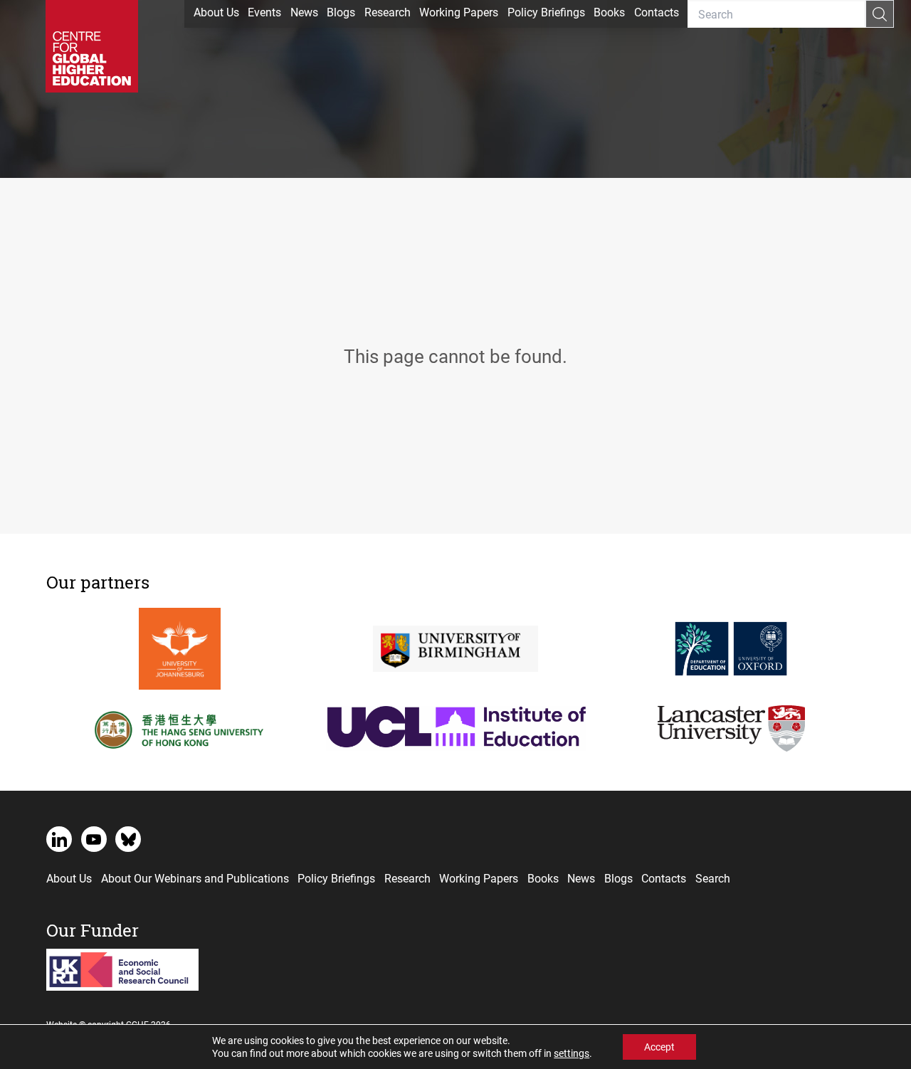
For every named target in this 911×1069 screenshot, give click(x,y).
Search (712, 877)
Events (264, 11)
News (304, 11)
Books (609, 11)
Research (387, 11)
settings (571, 1053)
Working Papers (458, 11)
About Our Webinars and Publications (195, 877)
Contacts (656, 11)
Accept (659, 1046)
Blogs (341, 11)
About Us (216, 11)
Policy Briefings (546, 11)
